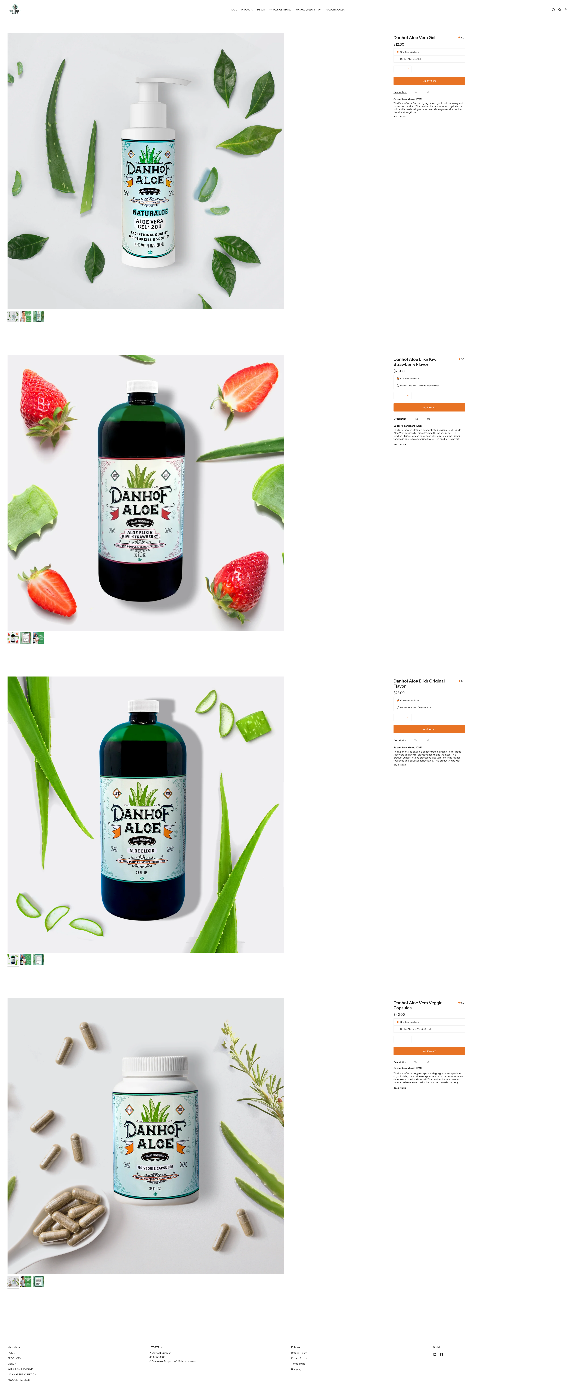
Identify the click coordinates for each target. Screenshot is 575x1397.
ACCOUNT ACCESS (18, 1379)
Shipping (296, 1369)
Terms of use (298, 1363)
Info (428, 92)
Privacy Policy (299, 1358)
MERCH (11, 1363)
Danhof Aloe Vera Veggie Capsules (418, 1005)
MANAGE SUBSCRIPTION (21, 1374)
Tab (416, 92)
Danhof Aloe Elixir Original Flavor (419, 683)
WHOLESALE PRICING (20, 1369)
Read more (400, 117)
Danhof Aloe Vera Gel (414, 37)
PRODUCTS (14, 1358)
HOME (11, 1352)
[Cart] (566, 9)
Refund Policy (299, 1352)
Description (400, 92)
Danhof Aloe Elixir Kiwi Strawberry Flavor (415, 362)
